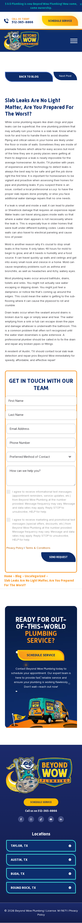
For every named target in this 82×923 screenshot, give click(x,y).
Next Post (65, 76)
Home (8, 576)
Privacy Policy (14, 548)
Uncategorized (35, 576)
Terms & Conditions (37, 548)
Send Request (58, 557)
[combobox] (41, 457)
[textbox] (39, 457)
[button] (74, 41)
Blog (18, 576)
